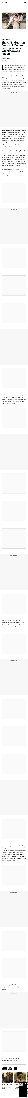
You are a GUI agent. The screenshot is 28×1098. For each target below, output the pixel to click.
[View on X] (14, 193)
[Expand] (20, 1083)
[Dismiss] (25, 1083)
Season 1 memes (10, 84)
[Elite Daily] (5, 2)
